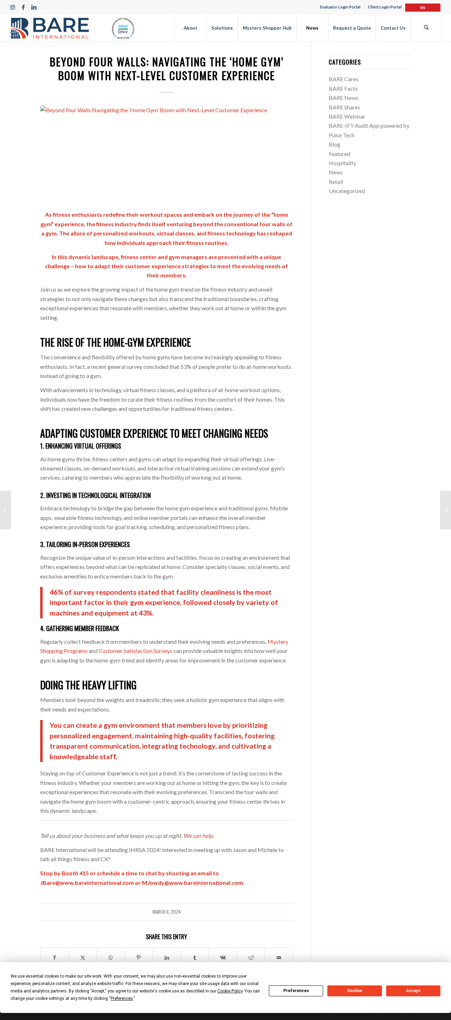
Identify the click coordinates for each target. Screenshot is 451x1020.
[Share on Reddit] (251, 957)
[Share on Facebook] (55, 957)
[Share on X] (83, 957)
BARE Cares (343, 79)
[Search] (426, 28)
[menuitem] (340, 7)
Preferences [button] (122, 998)
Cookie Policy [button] (229, 991)
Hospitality (342, 163)
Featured (339, 153)
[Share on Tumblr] (195, 957)
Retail (336, 181)
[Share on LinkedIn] (167, 957)
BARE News (343, 97)
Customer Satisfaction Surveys (135, 650)
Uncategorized (347, 190)
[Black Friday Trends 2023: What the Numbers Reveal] (5, 510)
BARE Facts (343, 88)
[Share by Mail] (279, 957)
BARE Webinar (347, 116)
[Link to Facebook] (23, 7)
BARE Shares (344, 107)
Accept (413, 990)
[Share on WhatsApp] (111, 957)
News (336, 172)
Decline (354, 990)
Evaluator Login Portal (340, 7)
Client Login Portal (385, 7)
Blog (334, 144)
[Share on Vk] (223, 957)
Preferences (296, 990)
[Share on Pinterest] (139, 957)
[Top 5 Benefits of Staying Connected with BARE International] (445, 510)
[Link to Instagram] (12, 7)
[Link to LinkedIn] (34, 7)
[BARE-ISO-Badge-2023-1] (72, 28)
